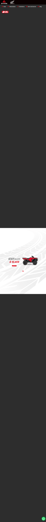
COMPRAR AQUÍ (14, 265)
